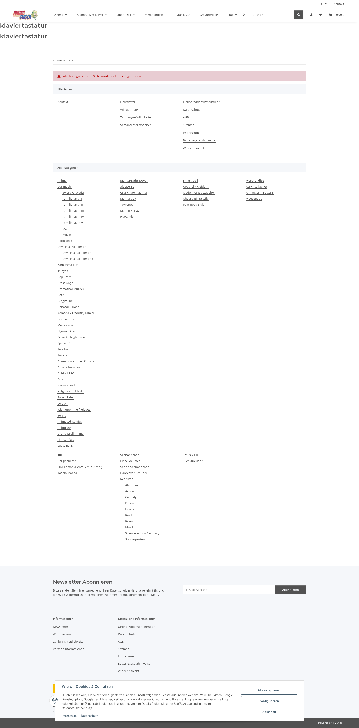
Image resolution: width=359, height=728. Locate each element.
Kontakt (339, 4)
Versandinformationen (136, 125)
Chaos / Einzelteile (196, 198)
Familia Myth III (73, 211)
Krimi (129, 521)
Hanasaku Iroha (68, 307)
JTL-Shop (337, 722)
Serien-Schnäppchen (134, 467)
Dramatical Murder (71, 289)
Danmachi (65, 186)
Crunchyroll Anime (71, 433)
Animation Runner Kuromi (76, 361)
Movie (67, 235)
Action (129, 491)
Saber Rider (66, 397)
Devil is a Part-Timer (72, 247)
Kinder (130, 515)
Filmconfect (66, 439)
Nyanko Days (66, 331)
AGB (186, 117)
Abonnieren (290, 590)
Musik (129, 527)
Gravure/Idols (194, 461)
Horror (129, 509)
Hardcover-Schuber (133, 473)
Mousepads (254, 198)
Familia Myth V (73, 223)
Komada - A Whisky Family (76, 313)
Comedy (130, 497)
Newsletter (127, 102)
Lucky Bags (65, 446)
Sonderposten (135, 539)
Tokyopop (127, 205)
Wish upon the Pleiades (74, 409)
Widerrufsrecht (193, 148)
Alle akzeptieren (269, 690)
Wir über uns (129, 110)
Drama (130, 503)
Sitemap (188, 125)
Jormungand (66, 385)
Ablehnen (269, 711)
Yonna (62, 415)
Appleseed (65, 241)
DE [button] (321, 4)
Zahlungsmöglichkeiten (136, 117)
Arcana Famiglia (69, 367)
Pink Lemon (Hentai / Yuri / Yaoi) (80, 467)
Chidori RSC (66, 373)
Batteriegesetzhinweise (199, 140)
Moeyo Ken (65, 325)
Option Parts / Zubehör (199, 192)
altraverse (127, 186)
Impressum (69, 715)
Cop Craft (64, 277)
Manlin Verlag (130, 211)
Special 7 (64, 343)
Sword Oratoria (73, 192)
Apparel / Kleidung (196, 186)
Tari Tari (63, 349)
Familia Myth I (72, 198)
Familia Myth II (73, 205)
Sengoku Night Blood (72, 337)
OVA (65, 229)
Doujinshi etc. (67, 461)
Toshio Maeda (67, 473)
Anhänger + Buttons (260, 192)
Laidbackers (66, 319)
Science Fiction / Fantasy (142, 533)
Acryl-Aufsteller (256, 186)
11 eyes (63, 271)
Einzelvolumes (130, 461)
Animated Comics (70, 421)
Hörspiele (127, 217)
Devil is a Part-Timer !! (78, 259)
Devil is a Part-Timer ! (77, 253)
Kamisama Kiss (68, 265)
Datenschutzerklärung (125, 590)
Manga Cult (128, 198)
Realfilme (126, 479)
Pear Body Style (193, 205)
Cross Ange (65, 283)
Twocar (63, 355)
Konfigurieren (269, 701)
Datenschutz (89, 715)
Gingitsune (65, 301)
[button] (311, 14)
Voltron (63, 403)
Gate (61, 295)
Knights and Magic (71, 391)
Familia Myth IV (73, 217)
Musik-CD (191, 455)
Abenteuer (132, 485)
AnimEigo (64, 427)
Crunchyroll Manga (133, 192)
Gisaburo (64, 379)
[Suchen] (298, 14)
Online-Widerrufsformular (201, 102)
